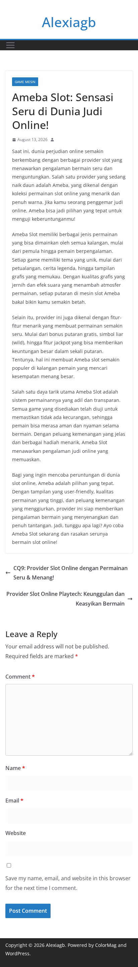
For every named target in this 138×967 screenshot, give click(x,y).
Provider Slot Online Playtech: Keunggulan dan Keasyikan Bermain (65, 598)
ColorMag (106, 945)
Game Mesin (25, 81)
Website (15, 833)
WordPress (17, 953)
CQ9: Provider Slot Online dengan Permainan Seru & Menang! (70, 572)
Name (15, 768)
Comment (20, 676)
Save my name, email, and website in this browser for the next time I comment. (68, 883)
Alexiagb (69, 22)
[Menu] (10, 45)
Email (14, 800)
